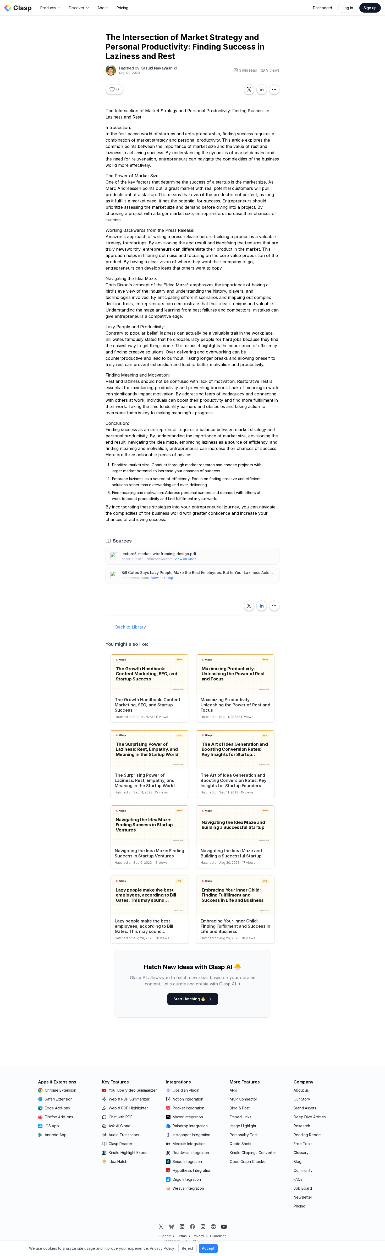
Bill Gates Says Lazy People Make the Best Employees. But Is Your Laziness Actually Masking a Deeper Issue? (198, 572)
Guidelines (218, 1236)
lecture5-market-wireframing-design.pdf (159, 553)
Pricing (122, 8)
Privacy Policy (162, 1248)
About (102, 8)
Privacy (198, 1236)
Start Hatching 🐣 (189, 999)
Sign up (370, 8)
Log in (348, 8)
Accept (208, 1248)
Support (164, 1236)
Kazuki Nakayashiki (158, 68)
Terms (182, 1236)
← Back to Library (128, 627)
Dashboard (322, 8)
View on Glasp (186, 559)
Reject (187, 1248)
